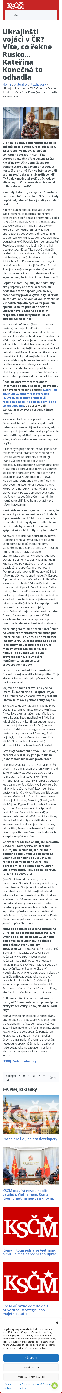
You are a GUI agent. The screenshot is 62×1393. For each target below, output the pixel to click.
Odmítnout (31, 1367)
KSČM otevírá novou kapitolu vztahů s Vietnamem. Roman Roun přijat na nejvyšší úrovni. (28, 1194)
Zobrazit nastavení (31, 1377)
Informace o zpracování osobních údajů (36, 1386)
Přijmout (31, 1358)
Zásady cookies (7, 1386)
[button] (57, 1322)
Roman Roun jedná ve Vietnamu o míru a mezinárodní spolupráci (30, 1252)
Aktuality (21, 84)
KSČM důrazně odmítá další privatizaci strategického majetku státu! (26, 1310)
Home (7, 84)
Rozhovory (38, 84)
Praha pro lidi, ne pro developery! (30, 1138)
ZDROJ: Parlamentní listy (20, 1061)
